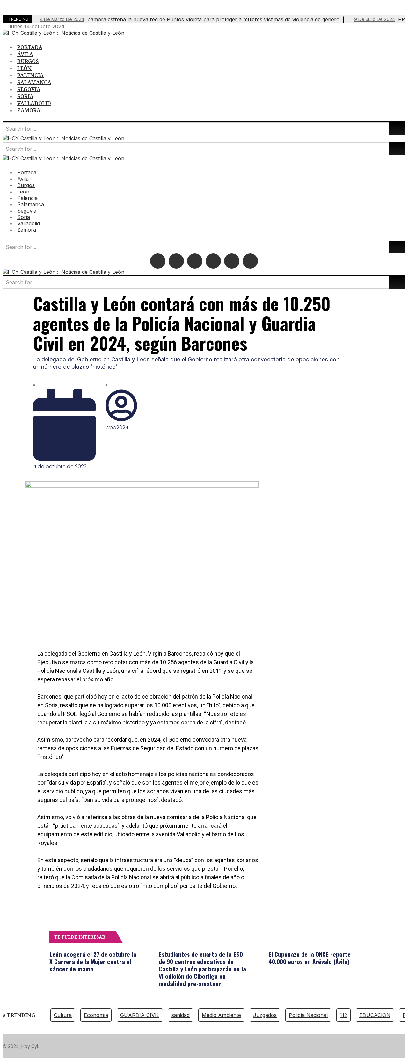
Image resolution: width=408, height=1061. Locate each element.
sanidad (180, 1015)
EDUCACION (374, 1015)
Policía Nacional (308, 1015)
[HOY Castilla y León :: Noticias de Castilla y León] (63, 33)
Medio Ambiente (221, 1015)
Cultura (63, 1015)
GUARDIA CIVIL (139, 1015)
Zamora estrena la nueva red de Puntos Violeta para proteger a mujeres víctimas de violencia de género (189, 19)
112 (343, 1015)
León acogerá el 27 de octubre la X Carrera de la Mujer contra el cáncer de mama (92, 961)
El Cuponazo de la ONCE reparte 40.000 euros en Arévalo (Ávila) (309, 957)
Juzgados (265, 1015)
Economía (96, 1015)
